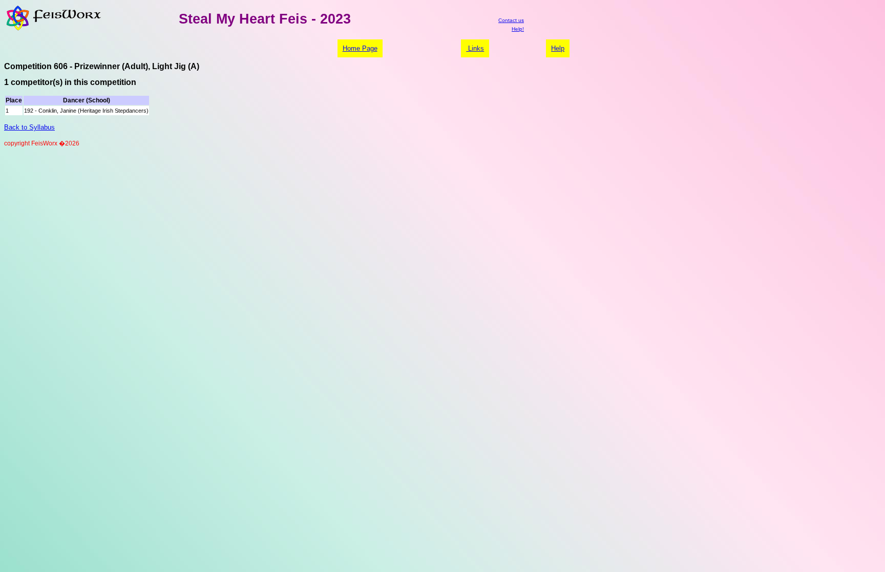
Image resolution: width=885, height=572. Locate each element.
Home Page (360, 48)
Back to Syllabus (29, 127)
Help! (518, 29)
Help (557, 48)
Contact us (511, 20)
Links (475, 48)
